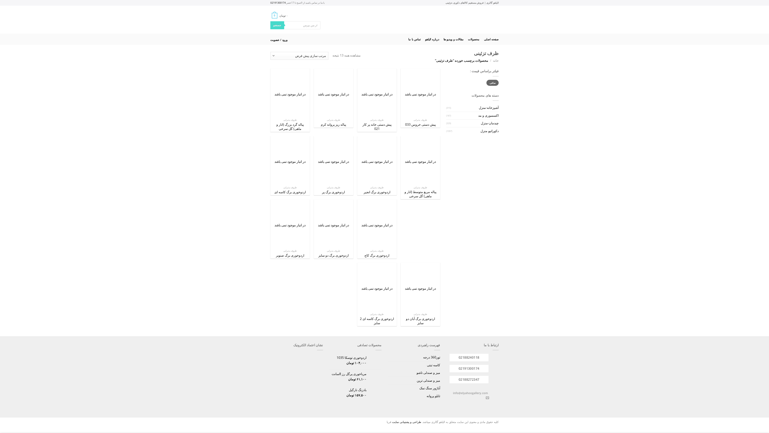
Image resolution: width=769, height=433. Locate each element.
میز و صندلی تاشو (428, 372)
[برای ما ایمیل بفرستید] (487, 398)
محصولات (473, 39)
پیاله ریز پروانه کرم (333, 124)
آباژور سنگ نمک (429, 388)
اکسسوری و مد (488, 115)
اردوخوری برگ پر (333, 192)
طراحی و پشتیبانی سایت (406, 422)
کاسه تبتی (433, 365)
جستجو (277, 25)
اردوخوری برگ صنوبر (290, 255)
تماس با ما (414, 39)
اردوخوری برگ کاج (376, 255)
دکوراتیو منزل (489, 131)
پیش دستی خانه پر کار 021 (377, 126)
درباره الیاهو (432, 39)
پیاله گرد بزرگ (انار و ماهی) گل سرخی (290, 126)
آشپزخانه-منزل (489, 107)
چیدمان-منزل (490, 123)
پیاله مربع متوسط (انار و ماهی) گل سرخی (420, 194)
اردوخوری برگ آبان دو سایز (420, 321)
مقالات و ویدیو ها (454, 39)
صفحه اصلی (491, 39)
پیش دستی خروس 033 (420, 124)
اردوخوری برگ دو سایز (333, 255)
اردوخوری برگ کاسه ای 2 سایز (377, 321)
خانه (496, 60)
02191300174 (278, 2)
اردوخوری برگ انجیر (377, 192)
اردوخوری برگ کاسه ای (290, 192)
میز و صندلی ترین (428, 380)
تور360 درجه (431, 357)
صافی (493, 82)
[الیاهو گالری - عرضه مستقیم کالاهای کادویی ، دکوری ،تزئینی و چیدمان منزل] (390, 20)
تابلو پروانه (433, 396)
